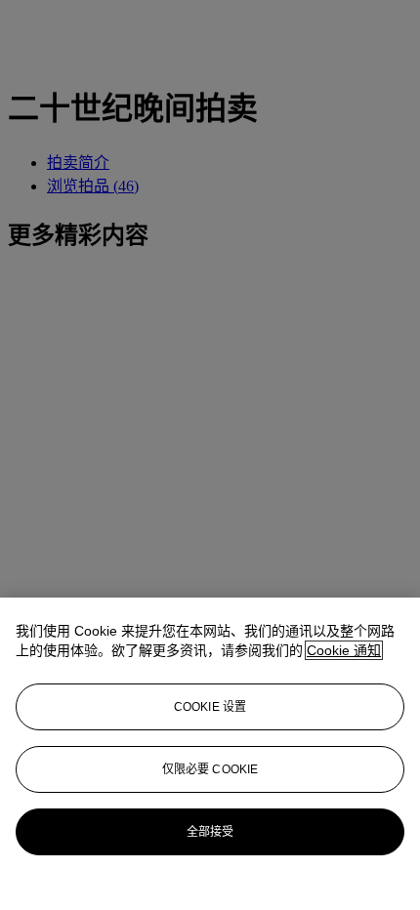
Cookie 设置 (210, 707)
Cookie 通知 (344, 650)
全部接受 (210, 832)
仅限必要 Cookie (210, 769)
